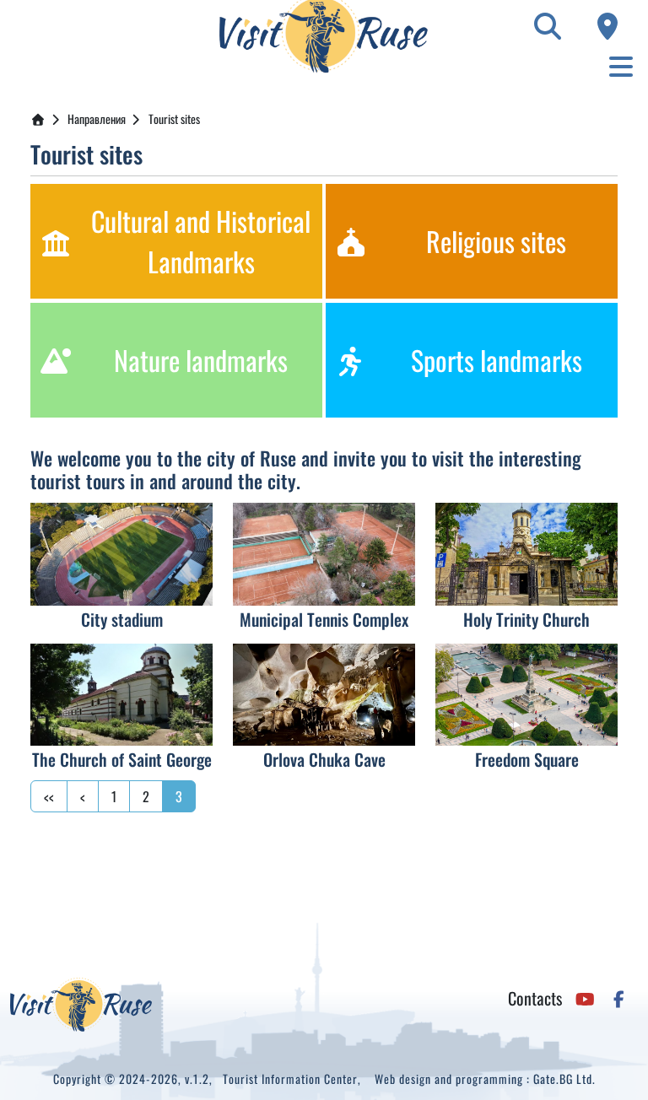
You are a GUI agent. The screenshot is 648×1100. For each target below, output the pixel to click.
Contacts (535, 998)
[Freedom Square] (526, 695)
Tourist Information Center (290, 1078)
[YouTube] (585, 998)
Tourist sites (174, 118)
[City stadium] (121, 554)
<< (49, 796)
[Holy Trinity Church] (526, 554)
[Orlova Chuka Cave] (324, 695)
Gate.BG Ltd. (564, 1078)
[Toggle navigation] (621, 65)
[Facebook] (618, 998)
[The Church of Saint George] (121, 695)
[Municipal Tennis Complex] (324, 554)
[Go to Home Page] (38, 118)
